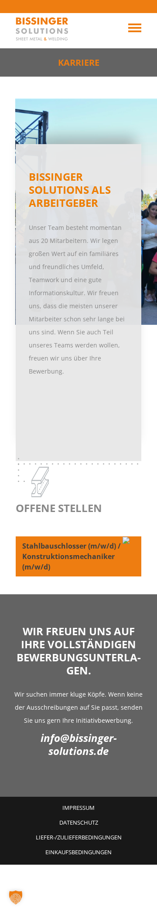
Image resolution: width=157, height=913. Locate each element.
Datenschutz (78, 822)
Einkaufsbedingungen (78, 852)
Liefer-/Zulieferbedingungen (79, 837)
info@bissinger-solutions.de (79, 744)
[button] (15, 897)
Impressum (78, 808)
